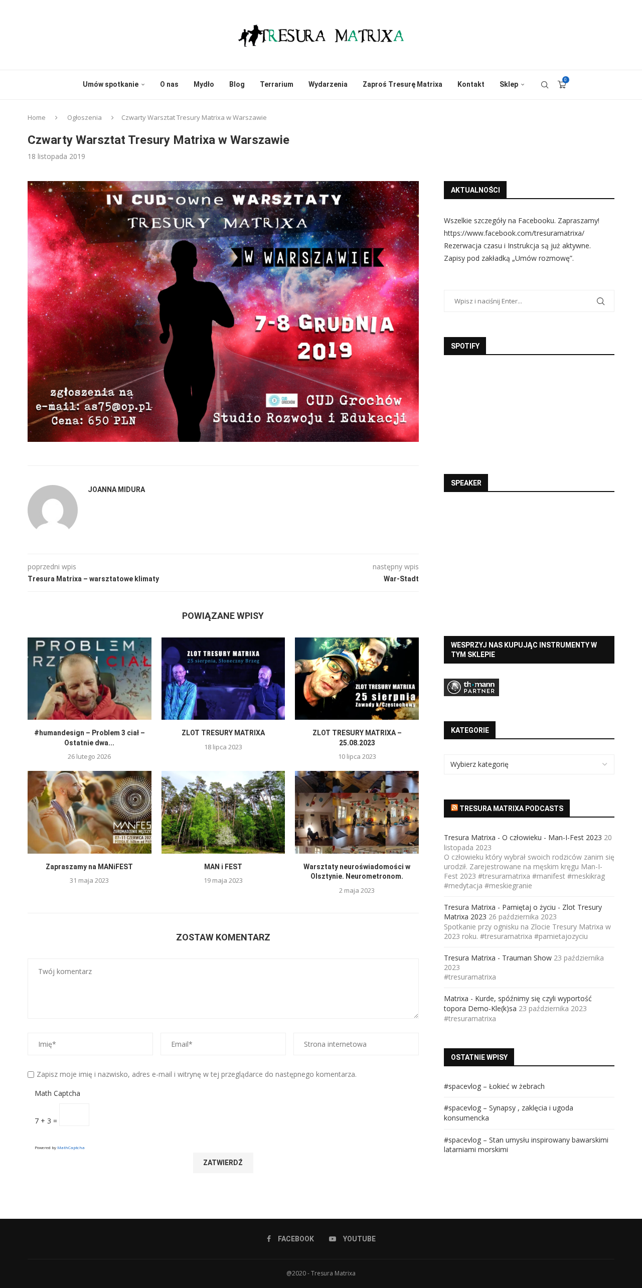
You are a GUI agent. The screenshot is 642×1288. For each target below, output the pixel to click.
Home (37, 117)
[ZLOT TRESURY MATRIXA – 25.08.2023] (357, 678)
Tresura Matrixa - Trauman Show (498, 957)
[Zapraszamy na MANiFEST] (89, 812)
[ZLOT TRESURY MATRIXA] (223, 678)
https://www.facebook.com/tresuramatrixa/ (514, 233)
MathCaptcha (71, 1147)
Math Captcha (57, 1093)
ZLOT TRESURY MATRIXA (223, 733)
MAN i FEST (223, 867)
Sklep (509, 84)
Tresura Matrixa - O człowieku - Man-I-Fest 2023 (523, 837)
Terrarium (276, 84)
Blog (237, 84)
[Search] (545, 84)
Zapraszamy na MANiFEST (89, 867)
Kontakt (471, 84)
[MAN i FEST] (223, 812)
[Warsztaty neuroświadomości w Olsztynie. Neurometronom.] (357, 812)
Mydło (204, 84)
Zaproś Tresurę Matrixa (402, 84)
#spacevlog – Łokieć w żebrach (494, 1086)
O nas (169, 84)
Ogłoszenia (84, 117)
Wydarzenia (328, 84)
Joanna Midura (116, 490)
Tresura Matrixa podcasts (511, 808)
